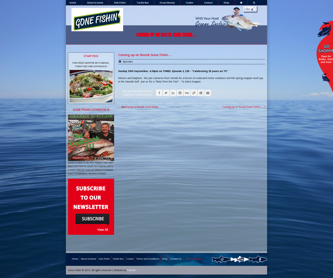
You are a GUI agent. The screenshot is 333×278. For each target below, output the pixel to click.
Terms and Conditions (147, 258)
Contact (208, 2)
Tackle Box (143, 2)
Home (73, 2)
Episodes (128, 61)
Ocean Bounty (167, 2)
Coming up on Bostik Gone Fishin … (141, 106)
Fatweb (131, 270)
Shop (226, 2)
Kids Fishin (120, 2)
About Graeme (95, 2)
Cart (187, 258)
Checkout (197, 258)
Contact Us (175, 258)
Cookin (189, 2)
